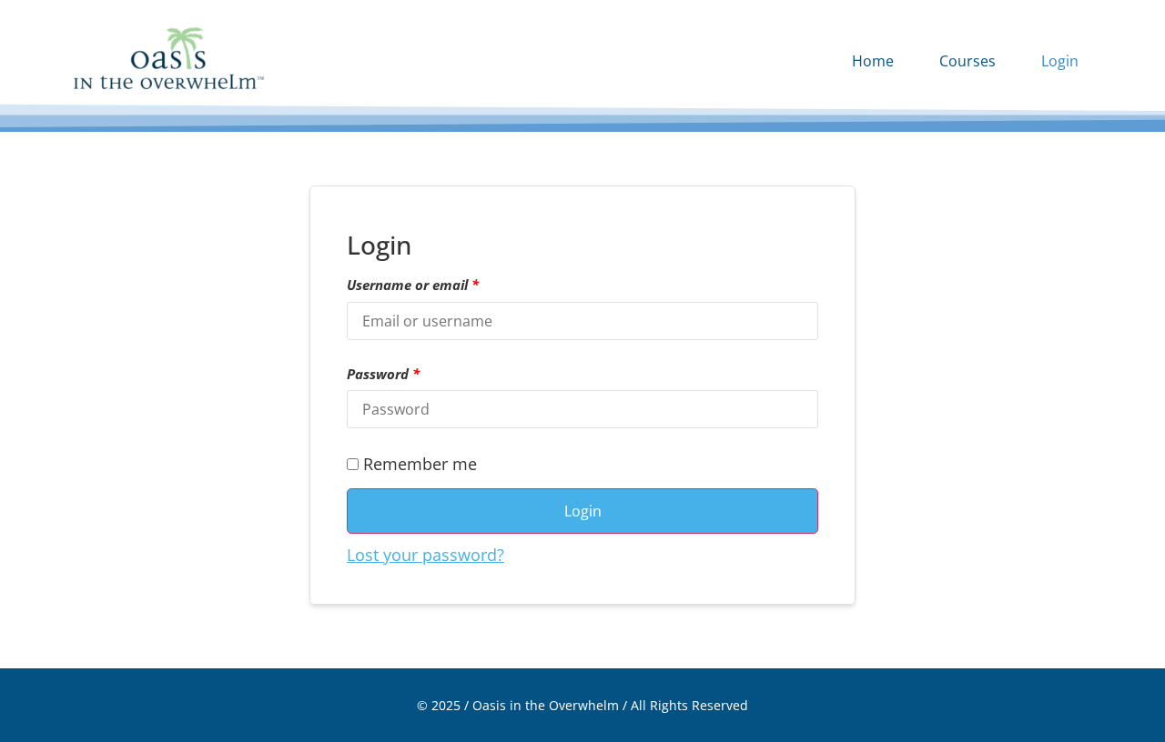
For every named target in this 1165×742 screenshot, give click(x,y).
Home (873, 61)
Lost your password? (425, 555)
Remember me (418, 465)
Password (383, 374)
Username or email (413, 285)
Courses (967, 61)
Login (1060, 61)
